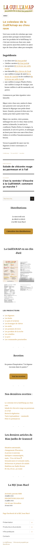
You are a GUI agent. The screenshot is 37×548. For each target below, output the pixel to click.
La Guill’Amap (7, 542)
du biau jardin (20, 61)
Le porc (8, 337)
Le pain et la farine (12, 321)
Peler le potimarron (12, 419)
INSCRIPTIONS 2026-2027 (14, 498)
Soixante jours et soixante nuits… (17, 461)
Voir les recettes (18, 376)
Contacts (6, 536)
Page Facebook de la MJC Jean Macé (16, 513)
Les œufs (8, 326)
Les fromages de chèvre (14, 323)
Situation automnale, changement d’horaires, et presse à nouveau (14, 450)
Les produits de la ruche (14, 331)
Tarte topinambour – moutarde (17, 416)
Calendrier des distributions (19, 231)
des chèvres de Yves (22, 71)
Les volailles (9, 334)
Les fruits (8, 318)
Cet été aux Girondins (13, 503)
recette (21, 153)
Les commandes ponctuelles (16, 339)
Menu (5, 15)
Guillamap (6, 153)
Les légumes (9, 316)
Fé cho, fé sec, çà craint (13, 469)
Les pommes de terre (13, 329)
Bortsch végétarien (12, 413)
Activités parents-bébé (13, 494)
